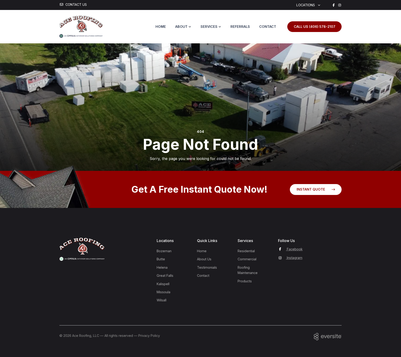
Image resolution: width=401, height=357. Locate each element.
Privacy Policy (149, 336)
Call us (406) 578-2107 (314, 27)
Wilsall (161, 300)
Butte (161, 259)
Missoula (163, 292)
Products (245, 281)
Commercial (247, 259)
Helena (162, 267)
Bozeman (164, 251)
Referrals (240, 27)
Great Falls (165, 275)
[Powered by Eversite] (328, 336)
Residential (246, 251)
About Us (204, 259)
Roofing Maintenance (248, 270)
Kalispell (163, 284)
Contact (267, 27)
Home (160, 27)
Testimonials (207, 267)
